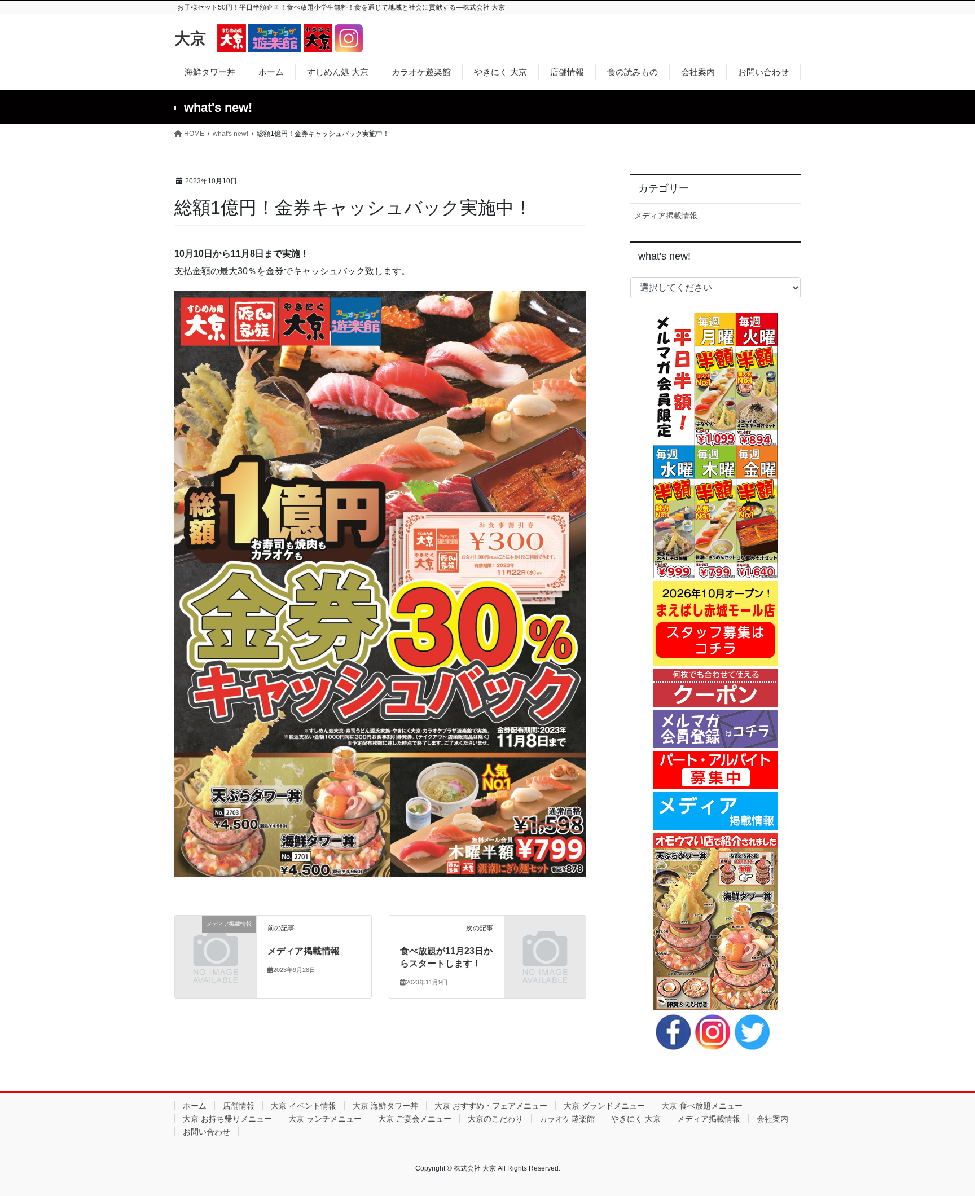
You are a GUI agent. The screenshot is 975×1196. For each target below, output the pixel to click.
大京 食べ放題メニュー (702, 1105)
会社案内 (772, 1118)
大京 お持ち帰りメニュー (227, 1118)
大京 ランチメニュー (325, 1118)
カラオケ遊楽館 (567, 1118)
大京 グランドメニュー (604, 1105)
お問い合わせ (206, 1131)
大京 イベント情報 (303, 1105)
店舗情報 (238, 1105)
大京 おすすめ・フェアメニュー (490, 1105)
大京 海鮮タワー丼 (385, 1105)
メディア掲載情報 (303, 951)
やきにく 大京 (636, 1118)
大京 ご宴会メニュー (414, 1118)
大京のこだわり (495, 1118)
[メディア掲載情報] (215, 940)
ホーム (195, 1105)
